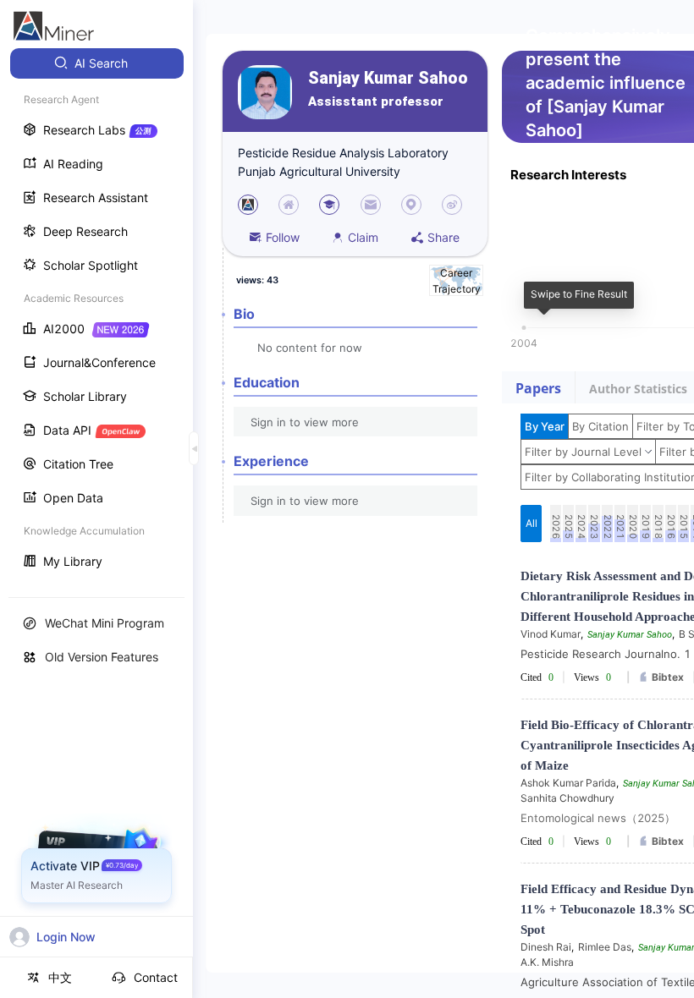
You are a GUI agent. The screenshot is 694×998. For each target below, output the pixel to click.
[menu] (96, 314)
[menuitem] (97, 63)
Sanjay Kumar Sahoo (388, 78)
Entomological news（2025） (597, 818)
